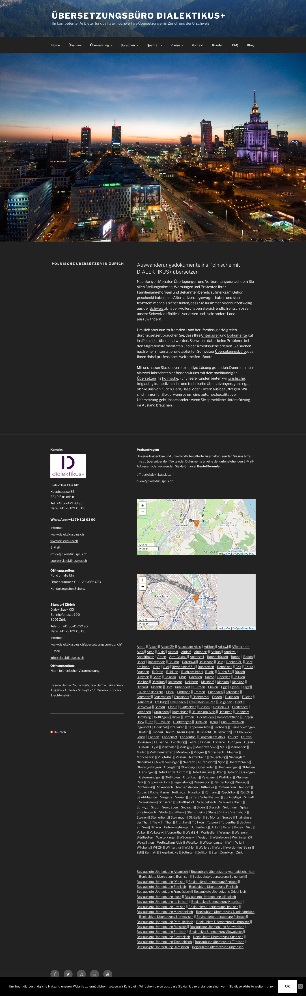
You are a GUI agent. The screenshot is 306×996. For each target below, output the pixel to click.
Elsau (170, 692)
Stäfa (223, 812)
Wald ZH (191, 832)
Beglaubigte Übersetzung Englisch (212, 882)
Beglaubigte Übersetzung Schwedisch (217, 927)
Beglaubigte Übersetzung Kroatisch (216, 901)
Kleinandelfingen (243, 727)
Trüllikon (198, 822)
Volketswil (157, 832)
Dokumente (237, 335)
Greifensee (240, 707)
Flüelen (247, 697)
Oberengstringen (149, 767)
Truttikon (182, 822)
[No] (300, 986)
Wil (229, 842)
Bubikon (172, 672)
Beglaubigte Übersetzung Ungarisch (218, 947)
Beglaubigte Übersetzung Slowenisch (163, 937)
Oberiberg (188, 767)
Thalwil (157, 822)
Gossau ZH (221, 707)
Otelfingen (172, 777)
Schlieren (165, 802)
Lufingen (234, 742)
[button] (196, 523)
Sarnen (180, 797)
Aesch (153, 646)
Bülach (240, 672)
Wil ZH (157, 847)
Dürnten (199, 687)
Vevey (238, 827)
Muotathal (164, 757)
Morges (199, 752)
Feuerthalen (162, 697)
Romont (244, 787)
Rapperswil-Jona (158, 782)
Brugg (248, 667)
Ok (287, 986)
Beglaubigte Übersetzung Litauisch (213, 907)
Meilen (141, 752)
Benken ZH (234, 662)
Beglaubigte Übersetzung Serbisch (161, 931)
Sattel (193, 797)
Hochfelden (205, 717)
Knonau (157, 732)
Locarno (219, 742)
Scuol (155, 807)
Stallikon (177, 812)
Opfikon (232, 772)
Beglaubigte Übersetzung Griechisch (220, 891)
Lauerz (233, 737)
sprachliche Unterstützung (228, 400)
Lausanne (114, 685)
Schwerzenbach (230, 802)
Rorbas (142, 792)
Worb (218, 847)
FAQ (235, 45)
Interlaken (177, 727)
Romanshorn (227, 787)
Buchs (209, 672)
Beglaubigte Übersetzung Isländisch (210, 897)
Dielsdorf (207, 682)
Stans (212, 812)
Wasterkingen (166, 837)
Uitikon (156, 827)
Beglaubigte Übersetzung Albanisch (162, 871)
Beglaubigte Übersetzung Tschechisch (164, 942)
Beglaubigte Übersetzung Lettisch (161, 907)
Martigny (185, 747)
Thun (168, 822)
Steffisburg (238, 812)
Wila (238, 842)
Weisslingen (145, 842)
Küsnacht (204, 732)
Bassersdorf (156, 662)
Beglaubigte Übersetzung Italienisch (162, 901)
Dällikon (239, 677)
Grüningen (161, 712)
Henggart (242, 712)
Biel (166, 667)
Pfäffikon (226, 777)
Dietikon (223, 682)
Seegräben (170, 807)
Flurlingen (232, 697)
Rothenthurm (159, 792)
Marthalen (169, 747)
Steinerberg (159, 817)
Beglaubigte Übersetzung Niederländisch (225, 912)
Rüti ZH (245, 792)
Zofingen (187, 852)
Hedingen (225, 712)
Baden (248, 657)
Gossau (204, 707)
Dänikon (143, 682)
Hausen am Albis (203, 712)
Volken (142, 832)
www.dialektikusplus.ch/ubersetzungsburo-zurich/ (86, 644)
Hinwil (176, 717)
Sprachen (128, 45)
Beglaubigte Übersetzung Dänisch (161, 882)
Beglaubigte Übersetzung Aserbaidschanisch (223, 871)
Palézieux (209, 777)
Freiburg (87, 685)
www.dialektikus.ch (64, 541)
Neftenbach (197, 757)
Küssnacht (222, 732)
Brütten (157, 672)
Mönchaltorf (145, 757)
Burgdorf (143, 677)
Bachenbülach (217, 657)
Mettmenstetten (161, 752)
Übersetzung (99, 45)
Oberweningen (228, 767)
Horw (140, 722)
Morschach (216, 752)
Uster (227, 827)
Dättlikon (158, 682)
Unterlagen (210, 335)
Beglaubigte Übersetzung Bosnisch (164, 876)
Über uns (75, 45)
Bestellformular (209, 466)
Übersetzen (146, 378)
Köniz (170, 732)
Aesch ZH (168, 646)
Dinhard (142, 687)
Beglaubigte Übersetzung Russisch (162, 927)
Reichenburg (222, 782)
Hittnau (188, 717)
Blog (250, 45)
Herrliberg (144, 717)
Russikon (194, 792)
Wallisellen (208, 832)
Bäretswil (189, 662)
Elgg (246, 687)
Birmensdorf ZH (183, 667)
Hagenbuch (180, 712)
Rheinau (241, 782)
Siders (201, 807)
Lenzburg (178, 742)
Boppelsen (224, 667)
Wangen (225, 832)
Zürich (166, 389)
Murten (180, 757)
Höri (150, 722)
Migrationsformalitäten (163, 346)
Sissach (214, 807)
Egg (224, 687)
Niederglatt (237, 757)
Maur (223, 747)
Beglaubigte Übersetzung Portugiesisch (165, 922)
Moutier (232, 752)
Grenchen (144, 712)
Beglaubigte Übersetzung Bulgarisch (218, 876)
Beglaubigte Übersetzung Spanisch (218, 937)
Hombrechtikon (228, 717)
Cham (157, 677)
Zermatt (150, 852)
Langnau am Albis (212, 737)
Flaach (217, 697)
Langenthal (188, 737)
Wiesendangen (213, 842)
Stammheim (196, 812)
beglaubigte (147, 384)
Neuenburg (217, 757)
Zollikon (202, 852)
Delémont (175, 682)
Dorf (169, 687)
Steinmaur (178, 817)
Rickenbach (164, 787)
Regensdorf (202, 782)
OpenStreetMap (244, 553)
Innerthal (160, 727)
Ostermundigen (150, 777)
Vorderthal (174, 832)
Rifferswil (207, 787)
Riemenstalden (187, 787)
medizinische (169, 384)
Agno (150, 652)
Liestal (192, 742)
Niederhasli (145, 762)
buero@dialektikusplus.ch (68, 560)
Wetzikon (192, 842)
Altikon (216, 652)
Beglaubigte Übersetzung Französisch (164, 891)
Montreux (183, 752)
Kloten (144, 732)
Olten (219, 772)
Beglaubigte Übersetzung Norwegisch (166, 916)
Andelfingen (145, 657)
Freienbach (178, 702)
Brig (238, 667)
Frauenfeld (144, 702)
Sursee (227, 817)
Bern (177, 389)
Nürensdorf (206, 762)
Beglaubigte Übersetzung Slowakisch (216, 931)
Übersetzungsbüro (230, 351)
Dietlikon (238, 682)
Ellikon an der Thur (150, 692)
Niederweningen (167, 762)
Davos (209, 677)
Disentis (156, 687)
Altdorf (186, 652)
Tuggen (212, 822)
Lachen (153, 737)
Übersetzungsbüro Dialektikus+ (139, 16)
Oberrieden (206, 767)
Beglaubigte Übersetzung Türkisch (219, 942)
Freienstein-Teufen (202, 702)
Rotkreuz (178, 792)
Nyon (221, 762)
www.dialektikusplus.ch (67, 534)
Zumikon (226, 852)
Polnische (150, 341)
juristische (236, 378)
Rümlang (211, 792)
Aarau (141, 646)
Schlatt (249, 797)
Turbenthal (228, 822)
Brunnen (143, 672)
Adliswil (223, 646)
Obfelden (248, 767)
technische (197, 384)
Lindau (205, 742)
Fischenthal (200, 697)
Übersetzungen (219, 384)
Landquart (169, 737)
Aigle (161, 652)
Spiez (244, 807)
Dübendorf (182, 687)
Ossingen (248, 772)
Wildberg (143, 847)
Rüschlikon (229, 792)
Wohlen (189, 847)
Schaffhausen (210, 797)
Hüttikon (201, 722)
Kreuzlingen (185, 732)
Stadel (163, 812)
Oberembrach (238, 762)
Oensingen (147, 772)
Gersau (160, 707)
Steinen (142, 817)
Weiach (203, 837)
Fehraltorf (144, 697)
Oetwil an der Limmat (173, 772)
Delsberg (191, 682)
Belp (220, 662)
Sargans (166, 797)
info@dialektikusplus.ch (67, 657)
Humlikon (163, 722)
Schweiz (157, 308)
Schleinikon (147, 802)
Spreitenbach (146, 812)
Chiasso (170, 677)
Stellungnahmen (158, 287)
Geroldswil (144, 707)
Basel (187, 389)
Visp (249, 827)
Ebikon (213, 687)
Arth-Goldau (178, 657)
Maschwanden (206, 747)
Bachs (235, 657)
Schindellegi (232, 797)
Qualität (153, 45)
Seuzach (187, 807)
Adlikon (209, 646)
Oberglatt (171, 767)
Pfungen (242, 777)
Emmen (199, 692)
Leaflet (226, 553)
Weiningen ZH (242, 837)
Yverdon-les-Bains (238, 847)
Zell (139, 852)
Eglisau (235, 687)
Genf (100, 685)
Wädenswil (187, 837)
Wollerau (204, 847)
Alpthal (173, 652)
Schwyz (83, 690)
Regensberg (182, 782)
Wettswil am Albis (170, 842)
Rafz (140, 782)
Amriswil (230, 652)
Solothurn (230, 807)
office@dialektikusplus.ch (68, 554)
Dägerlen (223, 677)
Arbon (161, 657)
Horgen (247, 717)
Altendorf (200, 652)
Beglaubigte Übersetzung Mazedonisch (165, 912)
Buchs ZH (225, 672)
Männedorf (238, 747)
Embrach (183, 692)
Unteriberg (199, 827)
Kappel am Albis (199, 727)
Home (55, 45)
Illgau (214, 722)
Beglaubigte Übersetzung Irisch (159, 897)
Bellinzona (206, 662)
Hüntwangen (182, 722)
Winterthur (173, 847)
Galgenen (225, 702)
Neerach (189, 762)
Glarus (172, 707)
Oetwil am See (202, 772)
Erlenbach (215, 692)
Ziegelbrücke (168, 852)
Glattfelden (188, 707)
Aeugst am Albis (189, 646)
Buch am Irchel (192, 672)
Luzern (206, 389)
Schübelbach (206, 802)
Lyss (155, 747)
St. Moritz (212, 817)
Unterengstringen (176, 827)
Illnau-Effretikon (232, 722)
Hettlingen (161, 717)
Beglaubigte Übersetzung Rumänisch (223, 922)
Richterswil (145, 787)
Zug (214, 852)
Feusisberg (181, 697)
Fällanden (232, 692)
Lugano (56, 690)
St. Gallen (99, 690)
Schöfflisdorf (184, 802)
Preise (175, 45)
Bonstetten (206, 667)
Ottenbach (190, 777)
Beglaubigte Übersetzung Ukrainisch (163, 947)
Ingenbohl (144, 727)
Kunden (217, 45)
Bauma (173, 662)
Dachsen (195, 677)
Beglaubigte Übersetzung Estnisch (161, 886)
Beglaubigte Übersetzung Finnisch (213, 886)
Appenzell (197, 657)
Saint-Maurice (147, 797)
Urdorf (215, 827)
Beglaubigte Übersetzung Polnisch (221, 916)
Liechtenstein (61, 695)
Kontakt (198, 45)
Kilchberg (220, 727)
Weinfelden (220, 837)
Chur (75, 685)
